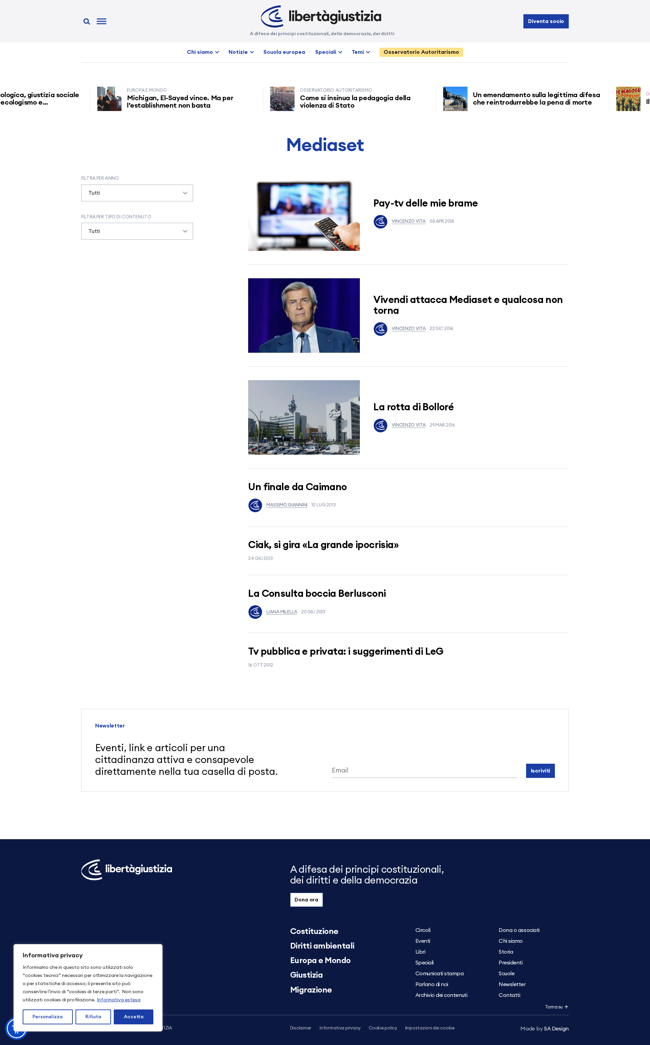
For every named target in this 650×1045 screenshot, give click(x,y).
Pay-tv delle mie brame (425, 204)
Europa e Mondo (320, 961)
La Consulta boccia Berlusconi (317, 594)
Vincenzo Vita (408, 221)
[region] (88, 987)
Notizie (238, 52)
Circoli (423, 930)
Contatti (509, 995)
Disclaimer (300, 1028)
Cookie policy (383, 1028)
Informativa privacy (340, 1028)
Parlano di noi (431, 984)
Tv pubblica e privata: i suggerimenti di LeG (345, 652)
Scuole (506, 973)
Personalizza (47, 1017)
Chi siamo (200, 52)
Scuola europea (284, 52)
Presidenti (510, 962)
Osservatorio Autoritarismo (421, 52)
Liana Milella (281, 612)
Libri (420, 952)
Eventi (422, 941)
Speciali (325, 52)
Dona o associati (519, 930)
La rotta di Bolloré (413, 407)
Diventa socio (546, 21)
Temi (358, 52)
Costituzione (314, 932)
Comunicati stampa (439, 973)
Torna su (554, 1007)
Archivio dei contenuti (441, 995)
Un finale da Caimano (297, 487)
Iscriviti (540, 771)
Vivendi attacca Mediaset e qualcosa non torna (468, 305)
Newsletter (512, 984)
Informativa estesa (118, 1000)
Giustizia (306, 975)
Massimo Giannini (286, 505)
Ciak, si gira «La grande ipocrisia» (323, 545)
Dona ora (306, 899)
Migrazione (311, 990)
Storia (506, 952)
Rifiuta (93, 1017)
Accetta (134, 1017)
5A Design (544, 1028)
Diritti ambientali (322, 946)
